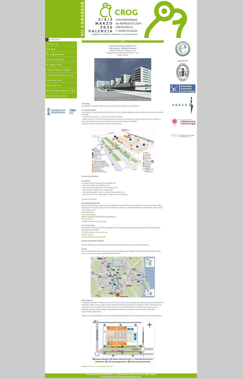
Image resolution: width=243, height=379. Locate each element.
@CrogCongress (54, 40)
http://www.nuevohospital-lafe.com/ (100, 366)
